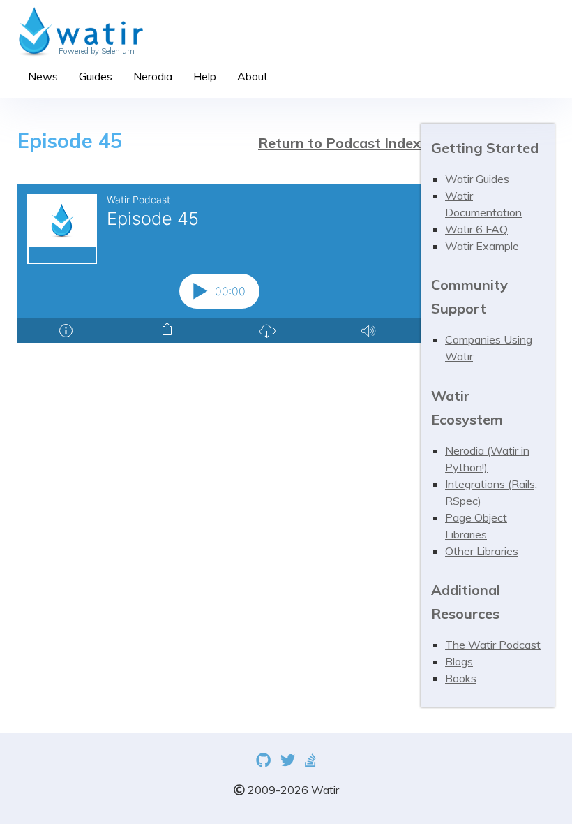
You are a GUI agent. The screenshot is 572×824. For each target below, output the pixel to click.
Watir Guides (477, 179)
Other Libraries (481, 551)
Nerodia (152, 76)
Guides (95, 76)
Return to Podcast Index (339, 143)
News (43, 76)
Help (204, 76)
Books (460, 678)
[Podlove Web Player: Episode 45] (219, 263)
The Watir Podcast (493, 645)
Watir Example (482, 246)
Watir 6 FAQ (476, 229)
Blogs (459, 661)
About (252, 76)
